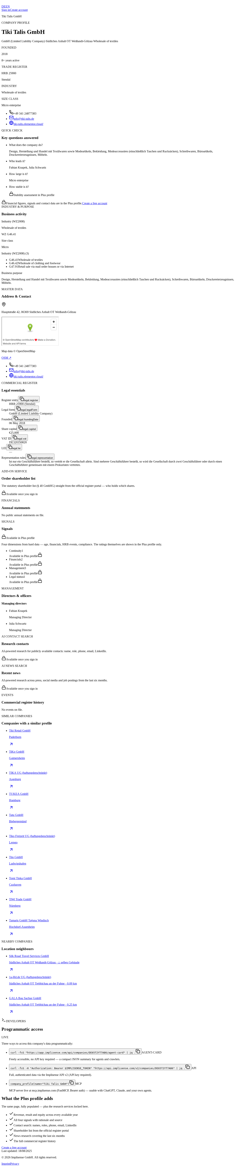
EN (8, 6)
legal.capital (29, 429)
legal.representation (42, 457)
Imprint (6, 1163)
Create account (19, 9)
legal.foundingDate (28, 419)
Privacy (14, 1163)
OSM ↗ (6, 357)
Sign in (6, 9)
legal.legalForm (29, 409)
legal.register (31, 400)
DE (4, 6)
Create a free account (94, 203)
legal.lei (16, 448)
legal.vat (21, 438)
